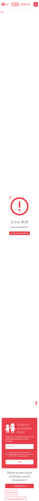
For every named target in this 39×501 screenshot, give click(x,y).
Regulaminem (12, 454)
